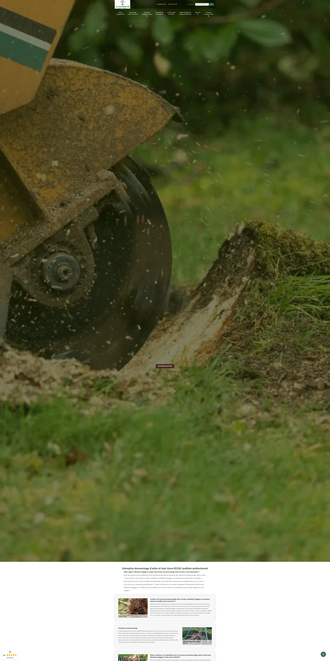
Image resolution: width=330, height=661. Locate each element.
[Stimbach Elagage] (122, 4)
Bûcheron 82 (197, 13)
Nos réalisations (165, 366)
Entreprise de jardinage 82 (159, 13)
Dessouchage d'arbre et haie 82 (133, 13)
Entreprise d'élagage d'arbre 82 (147, 14)
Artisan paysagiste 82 (120, 13)
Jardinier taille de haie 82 (171, 13)
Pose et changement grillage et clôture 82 (185, 13)
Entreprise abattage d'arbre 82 (208, 14)
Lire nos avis (10, 657)
